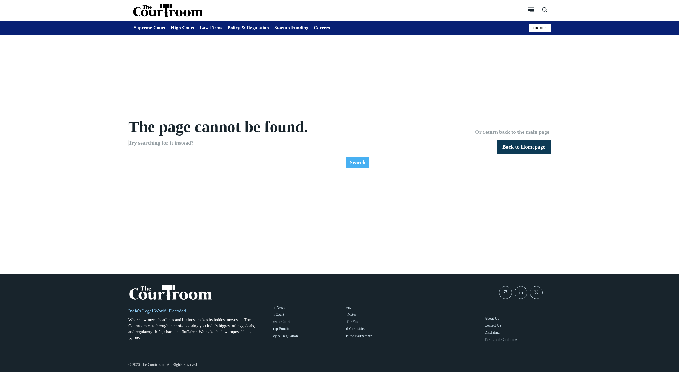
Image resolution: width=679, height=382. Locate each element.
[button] (545, 10)
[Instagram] (505, 292)
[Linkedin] (521, 292)
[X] (536, 292)
